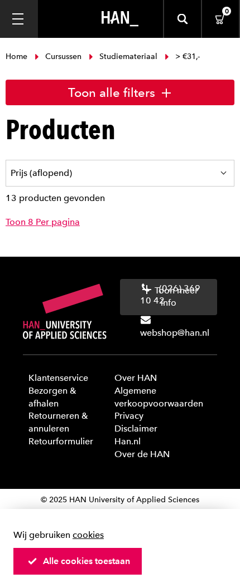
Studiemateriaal (128, 56)
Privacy (128, 415)
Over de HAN (142, 454)
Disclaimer (135, 428)
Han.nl (127, 441)
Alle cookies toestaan (86, 561)
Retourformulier (60, 441)
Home (18, 56)
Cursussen (63, 56)
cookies (88, 535)
